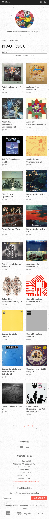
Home (4, 40)
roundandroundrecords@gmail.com (25, 481)
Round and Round (26, 505)
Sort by (5, 51)
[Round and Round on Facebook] (21, 447)
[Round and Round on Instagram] (27, 447)
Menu (7, 2)
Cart (45, 2)
